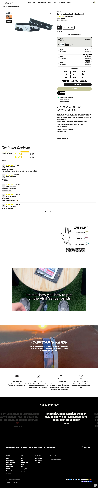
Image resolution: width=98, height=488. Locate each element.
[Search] (88, 2)
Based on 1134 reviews (7, 153)
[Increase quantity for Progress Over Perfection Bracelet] (62, 84)
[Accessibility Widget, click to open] (1, 486)
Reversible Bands (42, 2)
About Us (69, 2)
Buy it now (74, 88)
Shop (34, 2)
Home (29, 2)
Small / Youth (70, 28)
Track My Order (61, 2)
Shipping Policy (9, 466)
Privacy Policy (9, 464)
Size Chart (8, 473)
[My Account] (91, 2)
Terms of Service (10, 460)
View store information (64, 101)
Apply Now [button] (87, 447)
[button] (61, 17)
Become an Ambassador (11, 471)
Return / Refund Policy (11, 462)
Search (7, 458)
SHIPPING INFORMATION (62, 138)
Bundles (49, 2)
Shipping (58, 20)
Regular (59, 28)
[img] (10, 165)
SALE (55, 2)
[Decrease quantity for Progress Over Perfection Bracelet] (58, 84)
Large (65, 28)
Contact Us (8, 469)
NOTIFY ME (62, 93)
